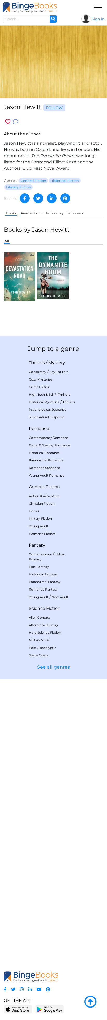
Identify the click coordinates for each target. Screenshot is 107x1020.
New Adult (60, 597)
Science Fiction (45, 608)
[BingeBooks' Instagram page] (22, 989)
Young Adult (38, 526)
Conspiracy (37, 372)
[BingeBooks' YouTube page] (39, 989)
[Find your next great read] (30, 7)
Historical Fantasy (43, 574)
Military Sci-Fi (39, 640)
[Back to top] (90, 1002)
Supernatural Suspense (46, 417)
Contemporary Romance (48, 438)
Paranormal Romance (46, 460)
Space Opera (38, 655)
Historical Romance (44, 453)
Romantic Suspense (44, 468)
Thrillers (37, 362)
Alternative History (43, 625)
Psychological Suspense (47, 409)
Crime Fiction (39, 387)
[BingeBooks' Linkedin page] (30, 989)
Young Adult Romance (46, 475)
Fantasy (37, 545)
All (7, 241)
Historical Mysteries (44, 402)
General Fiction (44, 486)
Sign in (98, 19)
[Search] (53, 19)
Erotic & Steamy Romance (49, 445)
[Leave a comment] (15, 121)
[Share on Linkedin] (52, 198)
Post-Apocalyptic (42, 648)
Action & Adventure (44, 496)
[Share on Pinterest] (65, 198)
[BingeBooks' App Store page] (18, 1009)
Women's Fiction (42, 534)
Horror (34, 511)
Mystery (56, 362)
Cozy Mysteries (40, 379)
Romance (39, 428)
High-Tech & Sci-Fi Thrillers (49, 394)
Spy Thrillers (59, 372)
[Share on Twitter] (38, 198)
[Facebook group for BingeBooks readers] (5, 989)
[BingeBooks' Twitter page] (13, 989)
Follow (54, 107)
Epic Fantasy (39, 567)
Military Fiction (40, 519)
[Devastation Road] (19, 276)
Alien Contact (39, 617)
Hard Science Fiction (45, 633)
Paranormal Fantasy (45, 582)
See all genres (53, 667)
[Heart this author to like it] (7, 121)
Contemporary (40, 554)
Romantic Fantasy (43, 589)
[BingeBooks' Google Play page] (49, 1009)
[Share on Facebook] (25, 198)
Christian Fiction (42, 503)
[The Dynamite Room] (53, 275)
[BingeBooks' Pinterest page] (48, 989)
